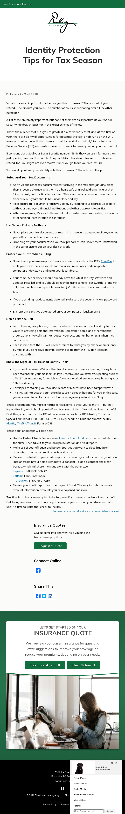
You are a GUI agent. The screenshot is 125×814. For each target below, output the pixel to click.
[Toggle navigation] (121, 4)
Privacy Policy (49, 804)
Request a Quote (50, 546)
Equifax (17, 475)
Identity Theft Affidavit (74, 438)
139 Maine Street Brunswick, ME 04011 (62, 774)
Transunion (20, 480)
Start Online (81, 665)
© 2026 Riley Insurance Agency (43, 795)
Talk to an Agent (43, 665)
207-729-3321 (62, 781)
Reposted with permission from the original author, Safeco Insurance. (86, 511)
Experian (18, 471)
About (68, 795)
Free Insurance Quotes (17, 4)
